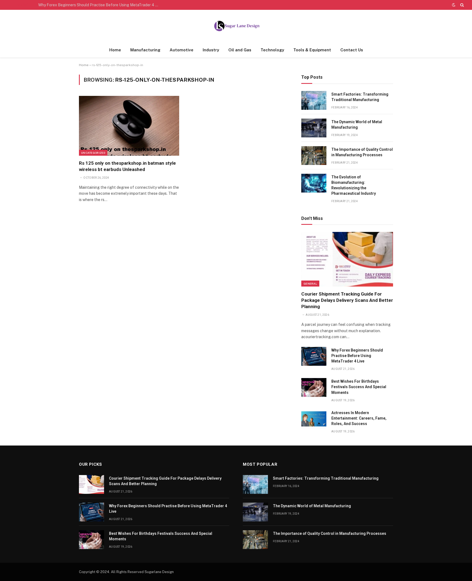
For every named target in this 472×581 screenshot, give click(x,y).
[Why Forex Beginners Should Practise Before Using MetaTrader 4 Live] (313, 356)
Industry (211, 50)
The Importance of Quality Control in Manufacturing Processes (362, 152)
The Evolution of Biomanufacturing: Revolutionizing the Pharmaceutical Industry (353, 185)
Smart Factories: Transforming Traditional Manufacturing (359, 97)
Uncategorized (93, 152)
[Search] (461, 5)
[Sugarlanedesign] (236, 26)
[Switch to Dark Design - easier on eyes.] (454, 5)
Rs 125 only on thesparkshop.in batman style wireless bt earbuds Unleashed (127, 166)
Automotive (181, 50)
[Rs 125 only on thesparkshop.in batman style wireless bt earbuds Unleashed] (129, 125)
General (310, 283)
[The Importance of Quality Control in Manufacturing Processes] (313, 155)
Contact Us (351, 50)
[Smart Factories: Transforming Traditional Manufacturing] (313, 100)
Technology (272, 50)
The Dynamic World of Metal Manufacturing (356, 124)
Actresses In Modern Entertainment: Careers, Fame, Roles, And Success (359, 418)
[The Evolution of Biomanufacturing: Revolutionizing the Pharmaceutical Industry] (313, 183)
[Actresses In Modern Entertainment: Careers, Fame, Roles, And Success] (313, 418)
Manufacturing (145, 50)
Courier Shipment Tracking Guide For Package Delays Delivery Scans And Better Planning (347, 300)
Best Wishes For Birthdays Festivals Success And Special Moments (358, 386)
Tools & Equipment (312, 50)
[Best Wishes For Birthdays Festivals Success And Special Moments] (313, 387)
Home (115, 50)
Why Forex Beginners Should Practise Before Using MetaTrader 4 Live (99, 5)
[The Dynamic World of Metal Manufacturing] (313, 128)
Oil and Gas (239, 50)
